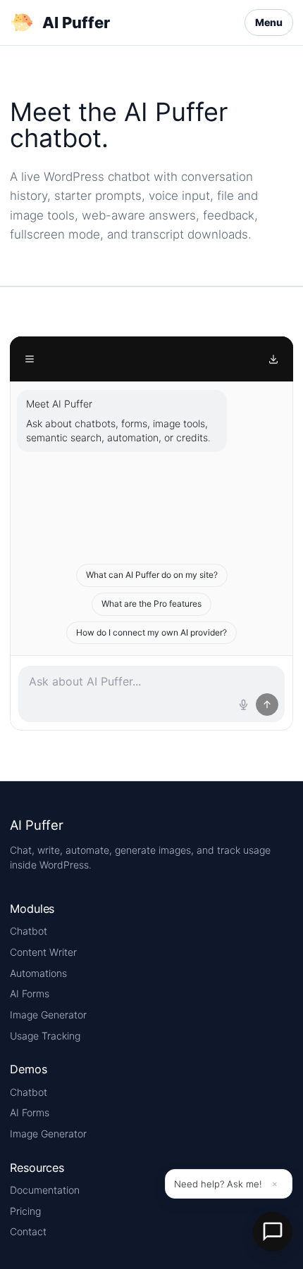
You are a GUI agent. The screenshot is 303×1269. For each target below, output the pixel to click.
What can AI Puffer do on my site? (152, 574)
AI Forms (29, 993)
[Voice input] (243, 704)
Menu (269, 22)
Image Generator (48, 1015)
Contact (28, 1231)
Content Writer (43, 952)
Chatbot (28, 931)
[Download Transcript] (273, 359)
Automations (38, 973)
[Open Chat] (272, 1231)
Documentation (45, 1190)
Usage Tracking (45, 1036)
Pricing (25, 1211)
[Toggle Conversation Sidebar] (29, 359)
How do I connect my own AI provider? (151, 632)
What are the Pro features (151, 603)
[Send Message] (267, 704)
